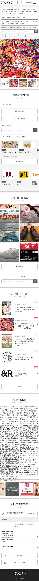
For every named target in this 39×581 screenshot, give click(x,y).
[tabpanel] (19, 58)
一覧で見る (19, 161)
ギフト (3, 36)
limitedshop (9, 36)
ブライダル (17, 36)
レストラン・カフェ (32, 36)
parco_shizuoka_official (19, 472)
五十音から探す (19, 111)
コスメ (23, 36)
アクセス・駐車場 (19, 562)
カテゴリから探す (19, 118)
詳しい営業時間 (33, 27)
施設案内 (19, 556)
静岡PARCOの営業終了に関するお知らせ (14, 17)
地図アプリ (32, 514)
